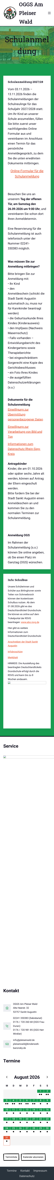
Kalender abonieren (33, 1157)
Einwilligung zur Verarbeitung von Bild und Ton (25, 431)
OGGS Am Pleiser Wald (31, 13)
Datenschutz (26, 1176)
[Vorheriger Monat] (6, 1077)
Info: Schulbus (17, 580)
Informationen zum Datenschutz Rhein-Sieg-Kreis (24, 449)
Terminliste (11, 1157)
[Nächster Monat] (47, 1077)
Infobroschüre (15, 651)
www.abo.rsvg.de (30, 622)
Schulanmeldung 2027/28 (25, 82)
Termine (12, 1170)
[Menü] (49, 13)
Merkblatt (13, 657)
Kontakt (25, 1170)
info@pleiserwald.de (23, 1040)
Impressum (40, 1170)
